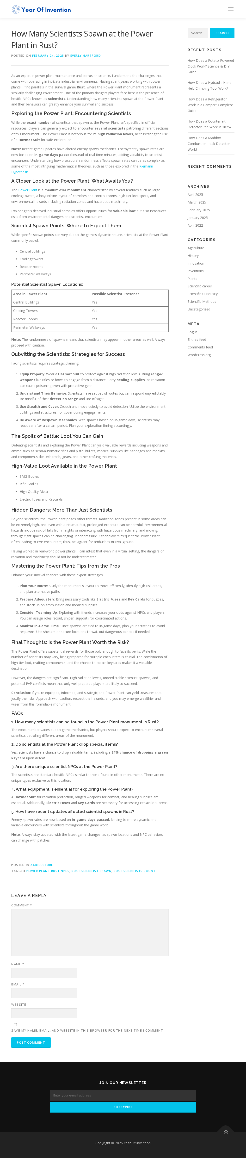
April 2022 (195, 225)
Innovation (196, 263)
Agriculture (42, 865)
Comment (21, 905)
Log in (192, 332)
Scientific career (200, 286)
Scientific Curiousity (203, 293)
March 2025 (197, 202)
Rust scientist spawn (91, 871)
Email (18, 984)
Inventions (196, 271)
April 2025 (195, 194)
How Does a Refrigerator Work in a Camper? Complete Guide (210, 105)
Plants (192, 278)
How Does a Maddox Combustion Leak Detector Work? (209, 144)
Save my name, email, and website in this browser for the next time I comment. (87, 1030)
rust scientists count (135, 871)
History (193, 255)
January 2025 (198, 217)
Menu (230, 9)
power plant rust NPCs (48, 871)
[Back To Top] (225, 1131)
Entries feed (197, 339)
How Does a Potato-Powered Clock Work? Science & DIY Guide (211, 66)
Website (18, 1004)
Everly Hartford (85, 56)
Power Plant (27, 190)
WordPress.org (199, 355)
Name (17, 964)
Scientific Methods (202, 301)
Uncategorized (199, 309)
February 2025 (199, 210)
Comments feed (200, 347)
